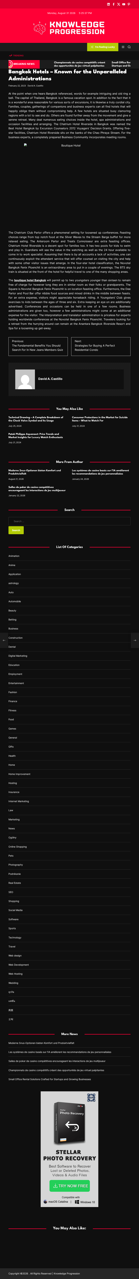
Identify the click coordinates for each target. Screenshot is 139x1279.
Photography (15, 864)
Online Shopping (17, 846)
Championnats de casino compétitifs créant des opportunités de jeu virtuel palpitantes (56, 1070)
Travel (11, 946)
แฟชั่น (11, 1000)
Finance (12, 701)
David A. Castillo (35, 85)
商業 (10, 1010)
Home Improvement (19, 774)
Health (12, 755)
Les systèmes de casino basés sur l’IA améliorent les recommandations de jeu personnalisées (59, 1052)
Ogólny (12, 837)
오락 (10, 1019)
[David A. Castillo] (25, 379)
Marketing (14, 819)
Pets (10, 855)
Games (12, 728)
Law (10, 810)
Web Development (18, 964)
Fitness (12, 710)
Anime (11, 565)
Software (13, 919)
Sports (12, 928)
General (12, 737)
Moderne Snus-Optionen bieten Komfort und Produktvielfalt (41, 1043)
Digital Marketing (17, 655)
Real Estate (14, 882)
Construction (15, 637)
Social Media (15, 910)
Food (11, 719)
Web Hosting (15, 973)
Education (13, 664)
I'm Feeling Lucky (105, 46)
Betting (12, 619)
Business (13, 628)
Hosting (12, 783)
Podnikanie (14, 873)
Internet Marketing (18, 801)
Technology (14, 937)
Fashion (12, 692)
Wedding (13, 982)
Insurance (13, 792)
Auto (11, 592)
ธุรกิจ (11, 991)
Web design (15, 955)
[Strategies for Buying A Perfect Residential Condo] (135, 640)
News (11, 828)
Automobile (14, 601)
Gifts (11, 746)
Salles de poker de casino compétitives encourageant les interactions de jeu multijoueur (56, 1061)
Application (14, 574)
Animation (13, 555)
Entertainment (16, 683)
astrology (13, 583)
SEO (10, 892)
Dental (12, 646)
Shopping (13, 901)
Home (11, 764)
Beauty (12, 610)
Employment (15, 674)
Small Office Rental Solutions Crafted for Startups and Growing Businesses (49, 1079)
